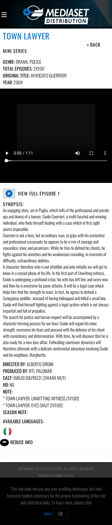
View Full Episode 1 (39, 193)
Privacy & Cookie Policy (56, 475)
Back (95, 44)
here (48, 513)
